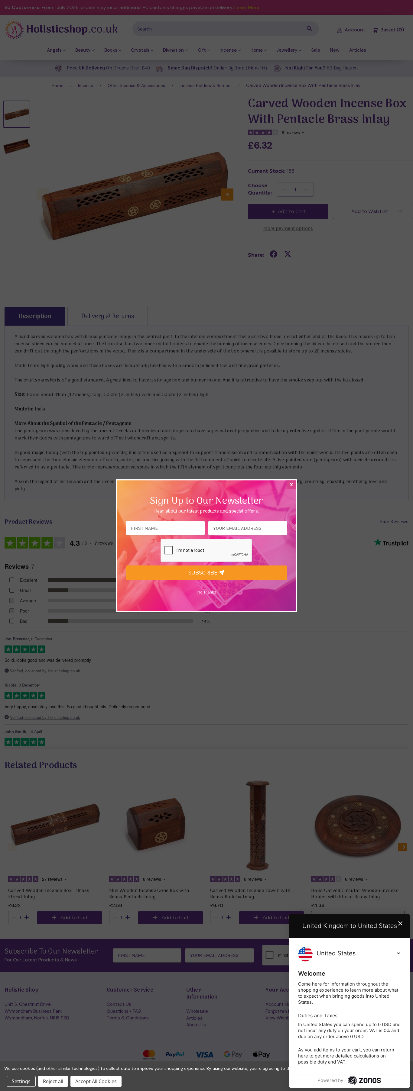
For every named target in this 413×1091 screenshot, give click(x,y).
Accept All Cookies (96, 1081)
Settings (21, 1081)
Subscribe (203, 573)
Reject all (53, 1081)
